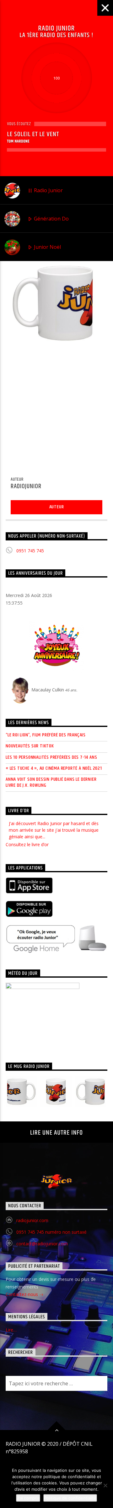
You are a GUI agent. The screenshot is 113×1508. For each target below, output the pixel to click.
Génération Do (51, 218)
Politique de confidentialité (70, 1497)
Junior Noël (47, 246)
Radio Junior (48, 190)
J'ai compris (28, 1497)
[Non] (105, 1485)
